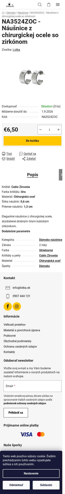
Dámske (44, 266)
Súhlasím (46, 485)
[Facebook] (8, 306)
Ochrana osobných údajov (20, 346)
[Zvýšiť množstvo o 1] (58, 129)
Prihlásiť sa (15, 412)
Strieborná (46, 250)
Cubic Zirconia (48, 255)
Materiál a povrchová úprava (22, 330)
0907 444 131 (21, 296)
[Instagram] (17, 306)
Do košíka (32, 140)
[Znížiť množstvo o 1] (40, 129)
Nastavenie (31, 473)
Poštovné (10, 335)
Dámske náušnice (50, 239)
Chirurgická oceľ (49, 260)
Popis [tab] (32, 174)
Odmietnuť (16, 485)
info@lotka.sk (21, 287)
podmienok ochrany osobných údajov (25, 403)
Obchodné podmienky (17, 341)
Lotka (16, 49)
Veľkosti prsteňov (15, 324)
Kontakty (9, 352)
